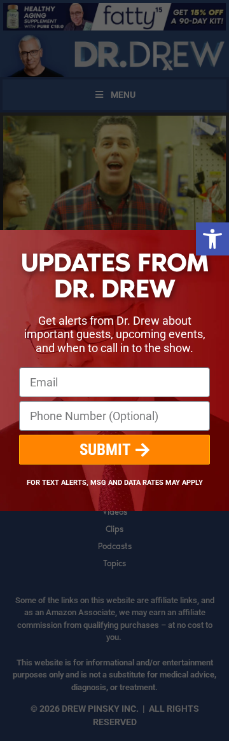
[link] (212, 238)
